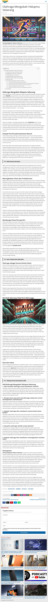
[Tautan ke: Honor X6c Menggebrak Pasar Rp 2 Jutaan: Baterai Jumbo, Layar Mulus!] (12, 575)
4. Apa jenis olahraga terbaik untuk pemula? (16, 86)
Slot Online (30, 488)
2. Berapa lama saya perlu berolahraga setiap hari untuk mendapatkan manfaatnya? (23, 83)
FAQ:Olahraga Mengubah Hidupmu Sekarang (15, 80)
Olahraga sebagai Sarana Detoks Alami (14, 76)
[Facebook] (12, 495)
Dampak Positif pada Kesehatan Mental (14, 72)
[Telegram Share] (15, 502)
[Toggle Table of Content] (37, 69)
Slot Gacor (24, 488)
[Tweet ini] (7, 502)
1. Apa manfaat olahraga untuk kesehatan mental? (17, 82)
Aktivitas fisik (11, 488)
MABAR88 (8, 96)
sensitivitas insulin (17, 245)
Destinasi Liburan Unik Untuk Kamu (10, 499)
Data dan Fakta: (9, 79)
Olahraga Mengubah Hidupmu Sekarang (13, 70)
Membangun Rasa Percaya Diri (12, 75)
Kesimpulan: (8, 88)
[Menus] (46, 1)
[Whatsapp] (19, 502)
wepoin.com (13, 368)
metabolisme (31, 122)
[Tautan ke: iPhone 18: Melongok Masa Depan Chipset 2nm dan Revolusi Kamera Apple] (36, 544)
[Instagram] (24, 495)
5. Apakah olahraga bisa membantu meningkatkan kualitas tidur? (20, 87)
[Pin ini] (11, 502)
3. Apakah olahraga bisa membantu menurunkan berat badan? (19, 84)
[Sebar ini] (4, 502)
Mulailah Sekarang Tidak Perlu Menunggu (14, 77)
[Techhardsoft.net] (5, 1)
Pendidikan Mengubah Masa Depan (38, 499)
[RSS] (30, 495)
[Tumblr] (21, 495)
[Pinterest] (18, 495)
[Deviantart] (27, 495)
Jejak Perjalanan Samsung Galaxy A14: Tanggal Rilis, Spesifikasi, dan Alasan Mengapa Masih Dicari (11, 553)
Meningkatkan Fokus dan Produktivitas (14, 73)
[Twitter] (15, 495)
